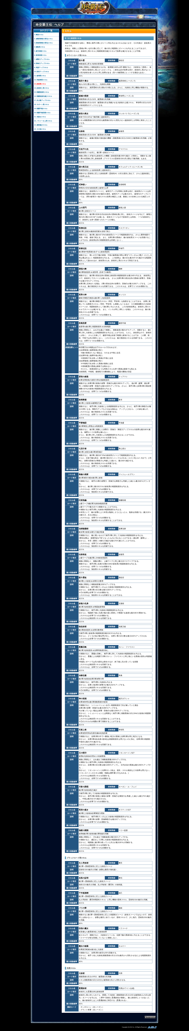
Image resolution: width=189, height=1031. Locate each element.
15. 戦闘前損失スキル (41, 92)
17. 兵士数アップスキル (42, 100)
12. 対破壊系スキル (40, 80)
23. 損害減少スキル (40, 125)
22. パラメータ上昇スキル (43, 121)
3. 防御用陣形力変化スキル (43, 43)
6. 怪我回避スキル (40, 55)
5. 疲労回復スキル (40, 51)
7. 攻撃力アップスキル (42, 59)
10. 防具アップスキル (41, 71)
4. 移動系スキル (39, 47)
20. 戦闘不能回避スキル (42, 113)
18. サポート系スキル (41, 104)
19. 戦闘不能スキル (40, 108)
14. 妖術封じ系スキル (41, 88)
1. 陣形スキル (38, 35)
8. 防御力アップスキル (42, 63)
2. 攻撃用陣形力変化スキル (43, 39)
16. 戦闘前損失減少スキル (43, 96)
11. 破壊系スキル (40, 76)
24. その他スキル (40, 129)
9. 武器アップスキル (41, 67)
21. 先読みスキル (40, 117)
